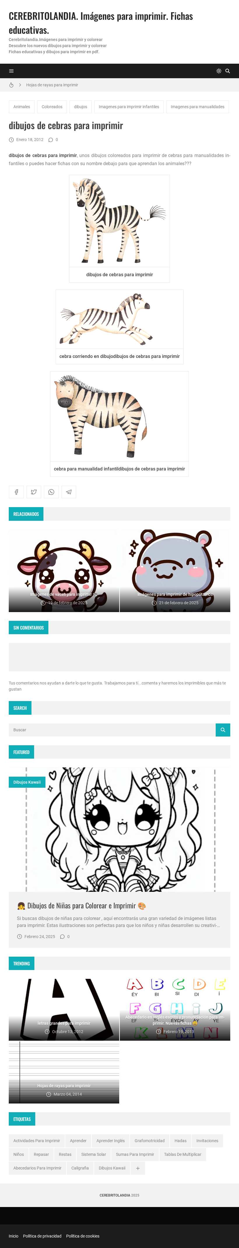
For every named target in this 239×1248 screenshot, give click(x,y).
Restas (65, 1154)
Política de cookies (82, 1236)
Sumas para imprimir (135, 1154)
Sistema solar (93, 1154)
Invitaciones (207, 1140)
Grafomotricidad (150, 1140)
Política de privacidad (42, 1236)
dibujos (80, 106)
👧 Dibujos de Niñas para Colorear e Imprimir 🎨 (81, 905)
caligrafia (80, 1168)
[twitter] (33, 492)
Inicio (13, 1236)
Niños (18, 1154)
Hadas (181, 1140)
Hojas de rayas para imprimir (52, 85)
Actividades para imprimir (36, 1140)
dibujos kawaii (27, 782)
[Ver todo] (138, 1168)
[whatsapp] (51, 492)
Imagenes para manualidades (197, 106)
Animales (21, 106)
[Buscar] (227, 71)
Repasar (41, 1154)
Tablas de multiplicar (182, 1154)
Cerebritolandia (115, 1195)
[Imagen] (119, 829)
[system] (219, 71)
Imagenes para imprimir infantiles (129, 106)
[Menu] (11, 71)
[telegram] (68, 492)
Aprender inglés (110, 1140)
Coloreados (52, 106)
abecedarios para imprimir (37, 1168)
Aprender (78, 1140)
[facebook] (16, 492)
